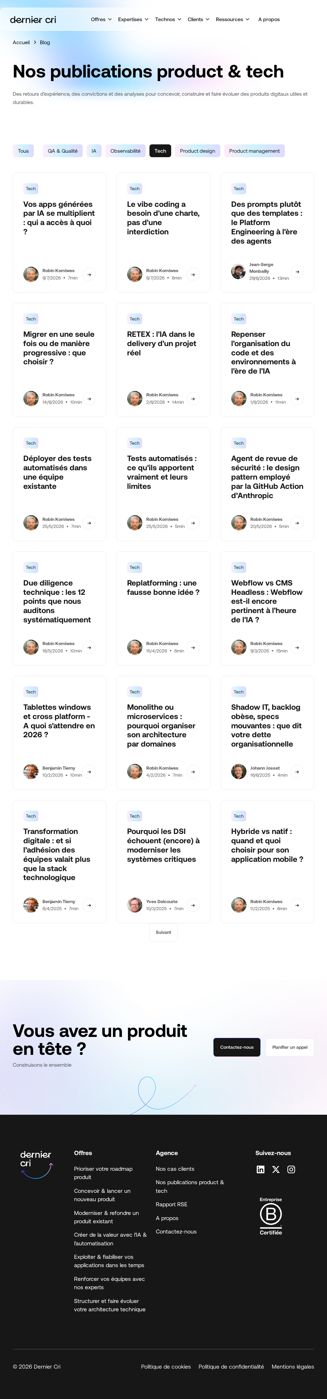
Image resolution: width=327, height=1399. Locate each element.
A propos (269, 19)
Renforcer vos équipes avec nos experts (109, 1282)
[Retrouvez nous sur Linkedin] (260, 1169)
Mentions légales (293, 1366)
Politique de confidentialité (231, 1366)
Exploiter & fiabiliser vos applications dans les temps (109, 1260)
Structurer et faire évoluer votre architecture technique (110, 1305)
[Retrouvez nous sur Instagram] (291, 1169)
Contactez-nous (237, 1047)
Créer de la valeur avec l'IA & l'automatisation (110, 1238)
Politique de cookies (166, 1366)
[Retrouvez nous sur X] (276, 1169)
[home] (33, 19)
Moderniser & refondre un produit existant (106, 1217)
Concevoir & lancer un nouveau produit (102, 1194)
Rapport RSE (171, 1204)
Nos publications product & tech (190, 1186)
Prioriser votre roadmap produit (103, 1172)
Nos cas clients (175, 1168)
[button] (101, 19)
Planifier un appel (290, 1047)
